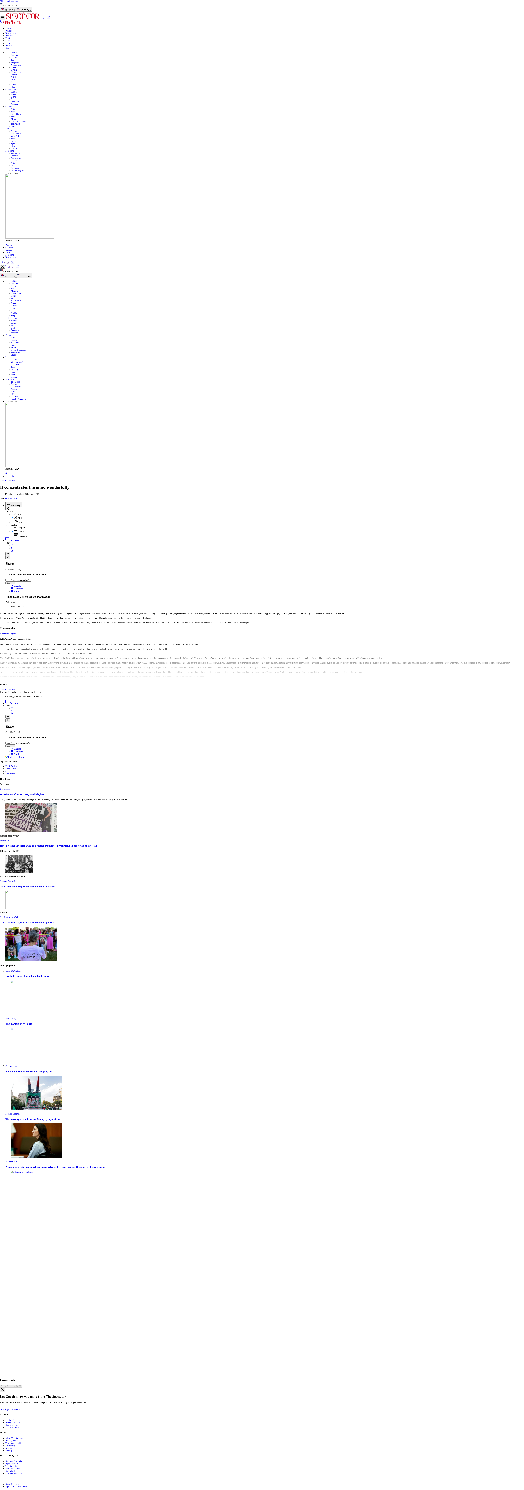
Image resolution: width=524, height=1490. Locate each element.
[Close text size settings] (7, 513)
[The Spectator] (23, 18)
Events (8, 43)
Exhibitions (16, 116)
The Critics (10, 481)
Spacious (23, 541)
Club (7, 45)
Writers (8, 33)
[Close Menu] (2, 272)
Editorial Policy (12, 1434)
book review (10, 776)
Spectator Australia (13, 1468)
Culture (14, 60)
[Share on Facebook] (12, 550)
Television (15, 126)
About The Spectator (14, 1445)
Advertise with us (13, 1429)
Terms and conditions (14, 1450)
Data (13, 102)
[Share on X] (12, 553)
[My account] (48, 18)
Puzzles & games (18, 173)
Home (8, 31)
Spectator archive (12, 1475)
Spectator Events (12, 1478)
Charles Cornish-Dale (9, 924)
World (13, 99)
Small (19, 519)
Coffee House (11, 92)
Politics (14, 55)
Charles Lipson (12, 1073)
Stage (13, 129)
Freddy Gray (11, 1026)
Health (14, 151)
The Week (15, 156)
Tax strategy (10, 1452)
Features (14, 158)
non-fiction (10, 781)
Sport (13, 146)
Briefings (9, 40)
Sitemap (8, 1457)
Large (21, 527)
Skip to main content (9, 1)
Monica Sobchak (12, 1121)
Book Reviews (11, 773)
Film (13, 119)
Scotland (14, 106)
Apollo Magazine (12, 1470)
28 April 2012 (11, 503)
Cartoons (15, 170)
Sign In (43, 18)
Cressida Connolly (8, 697)
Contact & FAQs (12, 1427)
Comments (14, 545)
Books (14, 114)
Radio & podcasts (18, 124)
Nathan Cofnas (11, 1169)
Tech (13, 62)
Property (14, 143)
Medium (21, 523)
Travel (13, 141)
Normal (21, 536)
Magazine (15, 65)
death (7, 778)
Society (14, 97)
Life (7, 131)
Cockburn (15, 57)
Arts (13, 111)
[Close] (2, 1397)
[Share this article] (7, 559)
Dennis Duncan (7, 848)
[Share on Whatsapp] (12, 556)
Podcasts (9, 38)
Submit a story (11, 1432)
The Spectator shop (13, 1473)
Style (13, 148)
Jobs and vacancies (13, 1455)
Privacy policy (11, 1447)
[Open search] (1, 266)
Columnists (16, 160)
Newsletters (10, 36)
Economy (15, 104)
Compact (21, 532)
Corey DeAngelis (8, 638)
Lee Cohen (5, 796)
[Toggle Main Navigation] (2, 18)
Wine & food (16, 138)
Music (13, 121)
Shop (7, 50)
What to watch (17, 136)
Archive (8, 48)
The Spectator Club (13, 1480)
